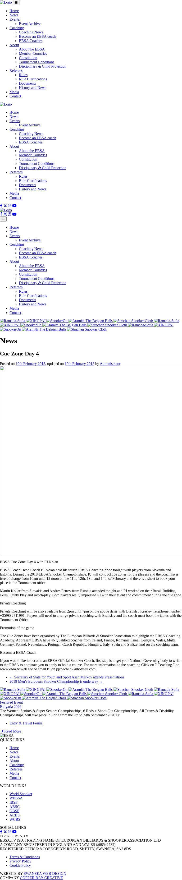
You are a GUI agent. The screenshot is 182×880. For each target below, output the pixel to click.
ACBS (14, 815)
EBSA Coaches (30, 41)
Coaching (16, 28)
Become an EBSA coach (37, 36)
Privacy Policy (20, 861)
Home (14, 11)
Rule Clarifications (33, 79)
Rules (23, 75)
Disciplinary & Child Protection (42, 66)
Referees (16, 71)
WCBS (14, 819)
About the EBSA (32, 49)
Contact (15, 96)
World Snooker (20, 794)
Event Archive (30, 24)
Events (14, 19)
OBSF (14, 811)
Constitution (28, 58)
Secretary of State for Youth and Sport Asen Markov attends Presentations (66, 677)
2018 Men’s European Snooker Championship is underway (56, 681)
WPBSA (16, 798)
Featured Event (11, 702)
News (13, 15)
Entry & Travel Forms (25, 723)
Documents (27, 83)
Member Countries (33, 53)
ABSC (14, 807)
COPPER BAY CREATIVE (41, 878)
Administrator (110, 364)
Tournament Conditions (36, 62)
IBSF (13, 802)
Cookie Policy (20, 865)
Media (14, 92)
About (14, 45)
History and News (32, 88)
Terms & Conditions (24, 857)
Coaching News (31, 32)
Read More (12, 731)
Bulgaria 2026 (10, 707)
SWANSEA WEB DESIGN (45, 873)
